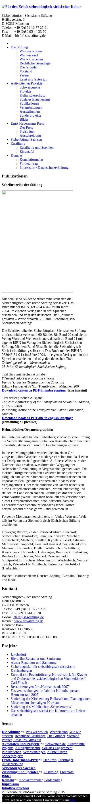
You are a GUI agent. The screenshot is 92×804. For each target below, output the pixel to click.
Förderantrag (53, 780)
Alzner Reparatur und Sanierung (33, 662)
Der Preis (49, 760)
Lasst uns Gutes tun (27, 740)
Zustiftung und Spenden (20, 772)
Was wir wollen (37, 732)
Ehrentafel (67, 772)
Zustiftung (51, 772)
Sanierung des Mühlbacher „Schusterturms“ (41, 707)
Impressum (10, 784)
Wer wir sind (59, 732)
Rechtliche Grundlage (30, 736)
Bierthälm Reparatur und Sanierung (36, 658)
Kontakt (8, 780)
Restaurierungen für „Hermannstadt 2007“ (40, 687)
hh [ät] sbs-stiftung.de (28, 617)
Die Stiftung (11, 732)
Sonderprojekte (12, 756)
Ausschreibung (12, 764)
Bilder (6, 776)
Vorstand (73, 736)
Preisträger (65, 760)
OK (72, 800)
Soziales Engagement (57, 748)
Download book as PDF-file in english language (37, 418)
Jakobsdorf (18, 654)
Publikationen (11, 752)
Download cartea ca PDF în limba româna (34, 390)
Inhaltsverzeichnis (15, 788)
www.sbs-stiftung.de (28, 621)
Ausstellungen (57, 752)
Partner (7, 740)
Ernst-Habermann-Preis (20, 760)
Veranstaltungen (34, 752)
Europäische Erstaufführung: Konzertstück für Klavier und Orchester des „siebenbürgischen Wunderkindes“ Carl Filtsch (49, 678)
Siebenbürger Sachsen (19, 768)
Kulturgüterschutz (27, 748)
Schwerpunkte (55, 744)
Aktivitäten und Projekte (21, 744)
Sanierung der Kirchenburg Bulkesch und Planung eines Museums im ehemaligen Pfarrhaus (50, 701)
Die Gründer (56, 736)
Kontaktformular (30, 780)
